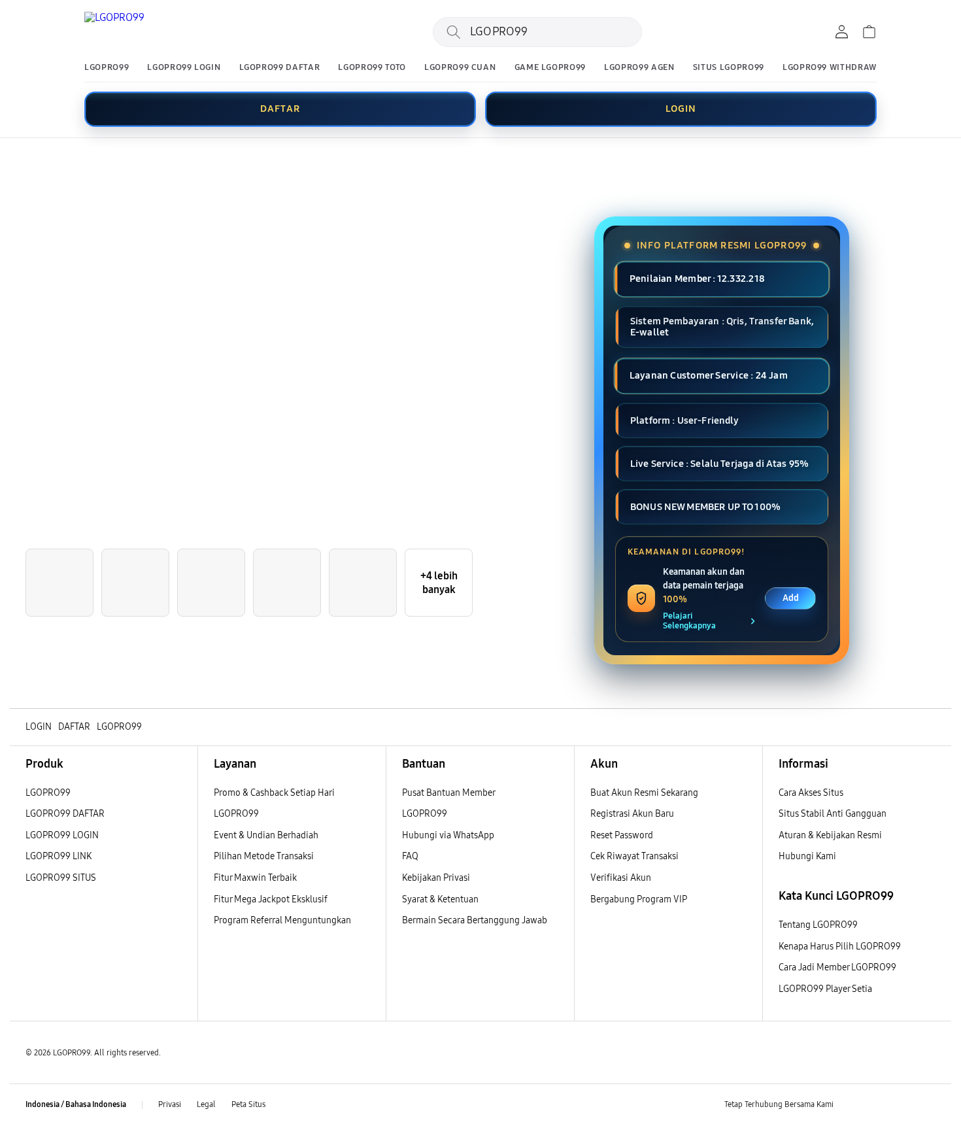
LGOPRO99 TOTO (371, 68)
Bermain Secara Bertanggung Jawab (474, 920)
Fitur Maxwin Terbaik (255, 877)
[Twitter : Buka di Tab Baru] (877, 1105)
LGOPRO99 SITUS (60, 877)
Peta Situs (248, 1104)
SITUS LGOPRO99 (728, 68)
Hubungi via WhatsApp (448, 835)
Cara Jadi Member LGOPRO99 (837, 967)
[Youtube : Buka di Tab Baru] (928, 1105)
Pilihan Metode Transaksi (264, 856)
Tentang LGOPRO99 (818, 924)
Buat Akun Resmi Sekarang (644, 792)
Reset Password (621, 835)
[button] (21, 161)
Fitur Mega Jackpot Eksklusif (271, 899)
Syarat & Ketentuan (440, 899)
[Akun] (841, 32)
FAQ (410, 856)
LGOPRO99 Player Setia (825, 989)
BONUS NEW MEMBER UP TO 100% (705, 507)
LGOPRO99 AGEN (639, 68)
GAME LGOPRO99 (550, 68)
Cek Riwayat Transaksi (634, 856)
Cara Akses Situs (811, 792)
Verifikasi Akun (620, 877)
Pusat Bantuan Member (449, 792)
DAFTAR (280, 108)
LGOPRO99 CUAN (460, 68)
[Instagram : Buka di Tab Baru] (902, 1105)
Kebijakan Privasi (436, 877)
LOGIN (681, 108)
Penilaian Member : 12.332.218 (697, 278)
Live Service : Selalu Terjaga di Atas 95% (719, 463)
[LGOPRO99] (162, 32)
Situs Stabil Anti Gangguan (832, 813)
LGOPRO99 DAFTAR (279, 68)
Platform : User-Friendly (684, 420)
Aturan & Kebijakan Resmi (830, 835)
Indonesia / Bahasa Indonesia (75, 1104)
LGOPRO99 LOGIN (183, 68)
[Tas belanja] (869, 32)
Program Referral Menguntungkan (282, 920)
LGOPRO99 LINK (58, 856)
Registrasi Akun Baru (632, 813)
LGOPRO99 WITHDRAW (830, 68)
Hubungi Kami (807, 856)
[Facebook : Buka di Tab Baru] (851, 1105)
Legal (206, 1104)
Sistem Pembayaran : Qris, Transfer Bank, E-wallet (722, 326)
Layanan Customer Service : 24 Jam (709, 376)
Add (791, 598)
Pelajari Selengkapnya (689, 621)
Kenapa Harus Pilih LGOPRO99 (840, 946)
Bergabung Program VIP (638, 899)
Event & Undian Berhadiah (266, 835)
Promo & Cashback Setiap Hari (274, 792)
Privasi (169, 1104)
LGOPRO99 (106, 68)
